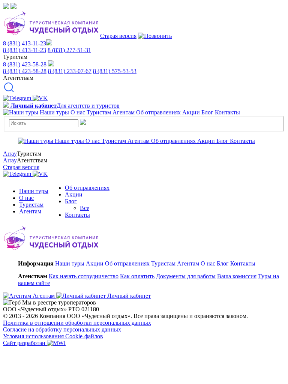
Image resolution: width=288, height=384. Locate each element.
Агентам (30, 211)
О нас (26, 198)
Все (84, 208)
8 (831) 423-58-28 (24, 64)
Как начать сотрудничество (83, 276)
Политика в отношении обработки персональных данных (77, 323)
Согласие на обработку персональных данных (62, 329)
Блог (71, 201)
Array (10, 153)
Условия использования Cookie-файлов (53, 336)
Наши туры (33, 191)
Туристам (31, 204)
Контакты (77, 215)
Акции (73, 194)
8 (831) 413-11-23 (24, 43)
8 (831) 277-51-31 (69, 50)
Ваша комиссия (236, 276)
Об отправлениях (87, 187)
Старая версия (118, 36)
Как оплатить (137, 276)
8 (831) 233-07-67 (70, 71)
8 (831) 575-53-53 (114, 71)
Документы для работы (186, 276)
